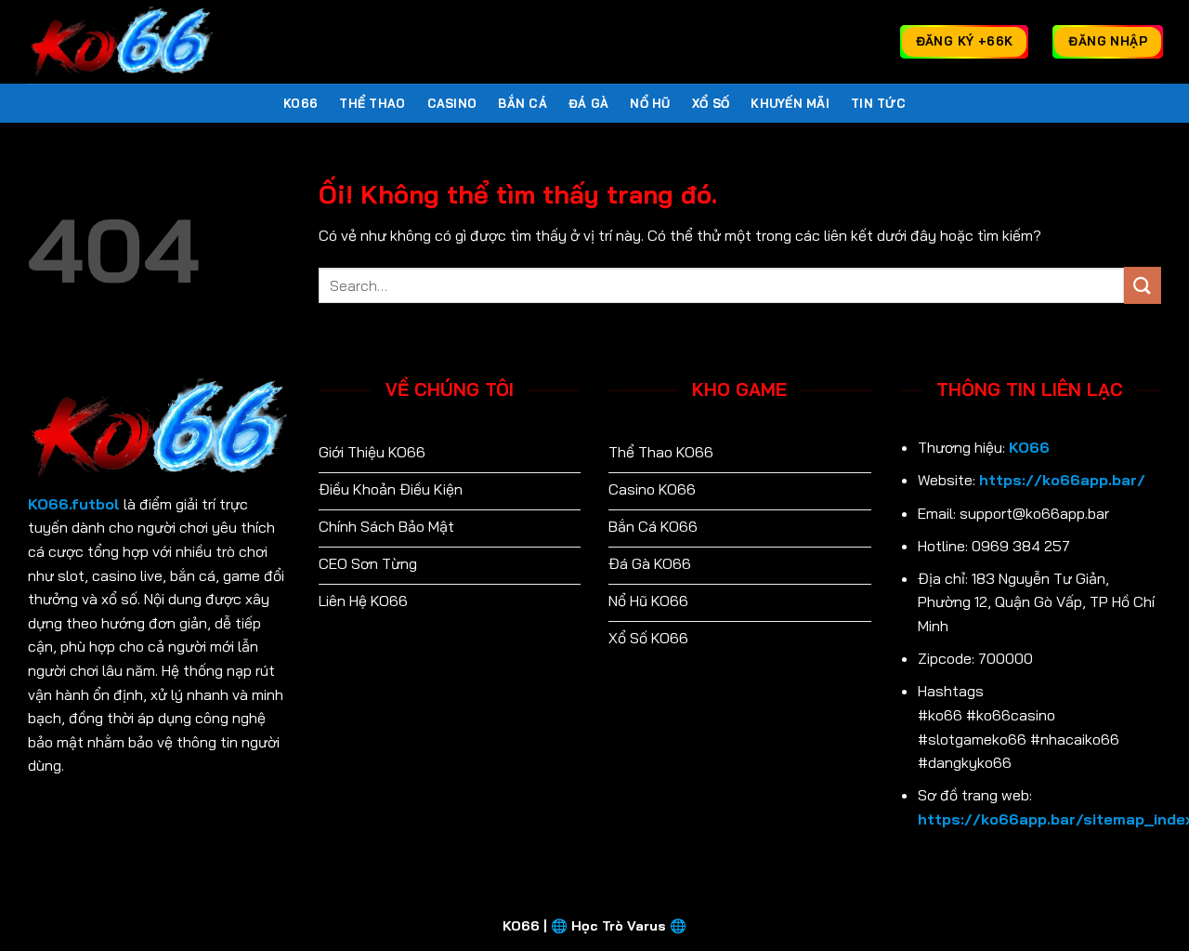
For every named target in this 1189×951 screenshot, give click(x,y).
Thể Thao (372, 103)
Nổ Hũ (650, 103)
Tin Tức (878, 103)
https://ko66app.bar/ (1062, 479)
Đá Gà (588, 103)
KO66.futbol (74, 504)
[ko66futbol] (121, 42)
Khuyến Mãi (790, 103)
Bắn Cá (522, 103)
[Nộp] (1142, 285)
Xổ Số (710, 103)
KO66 (300, 103)
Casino (452, 103)
